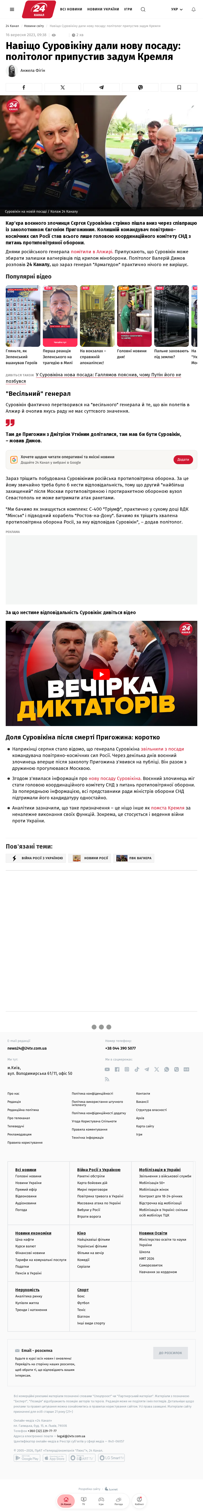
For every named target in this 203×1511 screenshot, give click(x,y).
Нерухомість (27, 1289)
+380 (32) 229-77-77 (42, 1431)
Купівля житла (27, 1303)
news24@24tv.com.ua (27, 1048)
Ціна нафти (24, 1239)
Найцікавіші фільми (93, 1239)
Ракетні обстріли (91, 1176)
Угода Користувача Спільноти (94, 1121)
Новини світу (34, 26)
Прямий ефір (26, 1189)
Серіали (83, 1266)
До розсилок (170, 1353)
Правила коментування (89, 1129)
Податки (22, 1266)
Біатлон (83, 1316)
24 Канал (13, 26)
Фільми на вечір (90, 1253)
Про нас (13, 1093)
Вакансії (142, 1102)
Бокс (81, 1296)
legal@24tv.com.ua (71, 1436)
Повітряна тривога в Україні (100, 1196)
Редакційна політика (23, 1110)
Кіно (81, 1233)
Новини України (103, 9)
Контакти (143, 1093)
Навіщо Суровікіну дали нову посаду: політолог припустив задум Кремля (105, 26)
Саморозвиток (151, 1265)
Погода (21, 1210)
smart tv (82, 1458)
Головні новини (28, 1176)
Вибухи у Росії (88, 1210)
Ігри (128, 9)
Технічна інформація (87, 1137)
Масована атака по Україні (99, 1203)
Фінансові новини (30, 1253)
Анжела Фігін (33, 71)
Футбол (83, 1303)
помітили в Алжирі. (93, 251)
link (107, 1069)
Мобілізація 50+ (152, 1183)
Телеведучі (15, 1126)
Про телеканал (18, 1118)
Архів (140, 1118)
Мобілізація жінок (154, 1189)
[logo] (39, 9)
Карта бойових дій (92, 1183)
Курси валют (25, 1246)
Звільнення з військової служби (165, 1176)
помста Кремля (168, 808)
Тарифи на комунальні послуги (40, 1260)
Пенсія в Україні (28, 1273)
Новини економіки (33, 1233)
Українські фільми (92, 1246)
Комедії (83, 1260)
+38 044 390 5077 (120, 1048)
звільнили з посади (162, 749)
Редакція (14, 1102)
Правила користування (25, 1142)
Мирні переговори (92, 1189)
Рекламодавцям (19, 1134)
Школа (144, 1252)
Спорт (83, 1289)
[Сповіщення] (193, 9)
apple (54, 1458)
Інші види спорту (91, 1323)
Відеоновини (26, 1196)
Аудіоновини (25, 1203)
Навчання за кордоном (158, 1272)
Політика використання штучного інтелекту (97, 1103)
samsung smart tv (111, 1458)
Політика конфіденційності (92, 1093)
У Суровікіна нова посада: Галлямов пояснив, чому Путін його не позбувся (93, 378)
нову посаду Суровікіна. (116, 778)
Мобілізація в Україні (160, 1169)
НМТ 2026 (146, 1259)
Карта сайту (145, 1126)
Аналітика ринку (28, 1296)
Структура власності (151, 1110)
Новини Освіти (153, 1233)
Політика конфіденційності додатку (99, 1113)
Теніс (81, 1310)
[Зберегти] (179, 87)
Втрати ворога (89, 1216)
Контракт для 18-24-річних (160, 1196)
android (27, 1458)
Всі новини (71, 9)
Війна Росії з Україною (99, 1169)
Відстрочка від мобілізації (160, 1203)
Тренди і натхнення (31, 1310)
